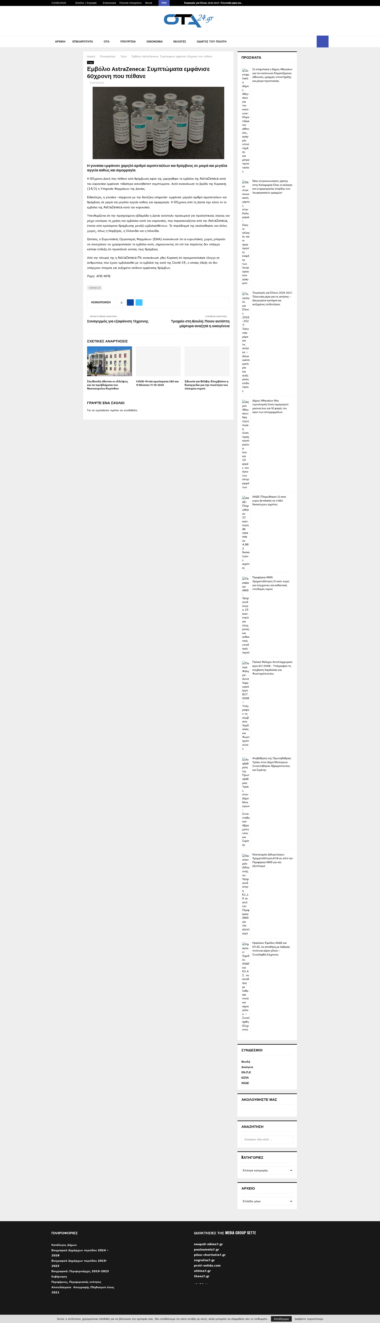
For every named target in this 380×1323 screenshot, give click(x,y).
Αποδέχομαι (281, 1318)
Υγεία (90, 62)
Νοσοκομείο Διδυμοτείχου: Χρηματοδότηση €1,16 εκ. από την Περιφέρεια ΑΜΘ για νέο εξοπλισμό (272, 860)
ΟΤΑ (106, 41)
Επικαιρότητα (82, 41)
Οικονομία (154, 41)
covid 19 (94, 288)
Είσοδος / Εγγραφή (86, 2)
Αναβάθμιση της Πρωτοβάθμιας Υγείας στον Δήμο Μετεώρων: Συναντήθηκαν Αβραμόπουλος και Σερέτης (271, 764)
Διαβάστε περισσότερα (309, 1318)
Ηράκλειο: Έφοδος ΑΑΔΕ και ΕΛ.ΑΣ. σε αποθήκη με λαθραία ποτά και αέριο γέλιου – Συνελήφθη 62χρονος (271, 949)
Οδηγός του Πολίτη (211, 41)
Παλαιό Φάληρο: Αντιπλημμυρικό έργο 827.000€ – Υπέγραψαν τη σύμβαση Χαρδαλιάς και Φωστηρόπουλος (272, 668)
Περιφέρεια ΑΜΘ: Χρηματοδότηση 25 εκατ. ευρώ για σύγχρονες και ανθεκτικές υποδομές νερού (270, 583)
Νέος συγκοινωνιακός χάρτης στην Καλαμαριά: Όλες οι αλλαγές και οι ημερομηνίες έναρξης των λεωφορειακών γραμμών (272, 187)
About (148, 2)
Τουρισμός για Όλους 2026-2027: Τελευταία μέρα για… (213, 3)
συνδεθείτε (130, 410)
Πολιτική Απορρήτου (130, 2)
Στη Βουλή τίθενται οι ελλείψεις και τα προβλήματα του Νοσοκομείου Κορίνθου (107, 385)
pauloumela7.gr (206, 1258)
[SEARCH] (289, 1139)
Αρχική (60, 41)
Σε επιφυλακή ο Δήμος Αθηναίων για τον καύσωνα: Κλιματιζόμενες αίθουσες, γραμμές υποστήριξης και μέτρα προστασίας (272, 75)
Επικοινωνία (109, 2)
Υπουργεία (128, 41)
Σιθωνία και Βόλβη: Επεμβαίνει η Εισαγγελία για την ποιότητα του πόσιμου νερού (206, 385)
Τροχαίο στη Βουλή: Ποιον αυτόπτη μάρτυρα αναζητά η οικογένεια (200, 323)
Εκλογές (179, 41)
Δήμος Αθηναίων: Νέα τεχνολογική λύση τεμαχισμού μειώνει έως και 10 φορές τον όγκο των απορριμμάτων (270, 406)
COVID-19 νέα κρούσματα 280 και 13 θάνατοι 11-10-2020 (157, 383)
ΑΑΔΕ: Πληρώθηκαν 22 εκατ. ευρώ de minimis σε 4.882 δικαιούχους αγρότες (269, 500)
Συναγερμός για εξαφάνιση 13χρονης (117, 321)
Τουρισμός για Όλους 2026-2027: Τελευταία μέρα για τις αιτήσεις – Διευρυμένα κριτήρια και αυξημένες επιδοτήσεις (272, 298)
